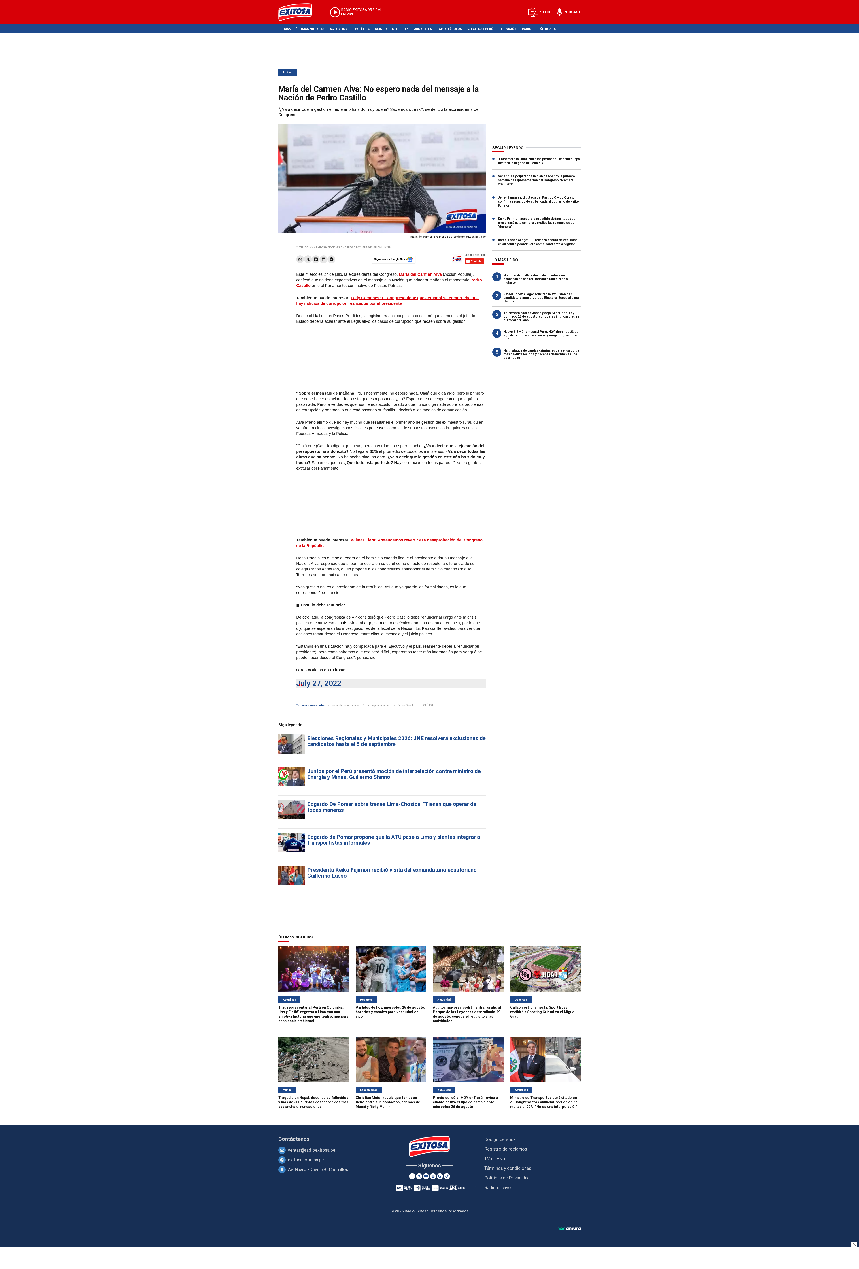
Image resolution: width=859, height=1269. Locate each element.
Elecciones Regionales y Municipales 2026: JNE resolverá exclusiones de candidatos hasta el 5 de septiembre (396, 741)
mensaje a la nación (378, 705)
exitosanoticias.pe (306, 1159)
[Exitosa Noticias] (298, 12)
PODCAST (572, 12)
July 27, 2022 (318, 683)
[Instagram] (433, 1176)
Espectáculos (449, 29)
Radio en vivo (497, 1187)
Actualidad (340, 29)
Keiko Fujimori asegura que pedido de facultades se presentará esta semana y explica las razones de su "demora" (536, 223)
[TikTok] (447, 1176)
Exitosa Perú (482, 29)
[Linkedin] (323, 259)
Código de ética (500, 1139)
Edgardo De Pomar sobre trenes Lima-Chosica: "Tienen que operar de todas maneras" (391, 807)
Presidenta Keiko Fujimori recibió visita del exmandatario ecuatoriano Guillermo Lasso (392, 873)
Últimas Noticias (309, 29)
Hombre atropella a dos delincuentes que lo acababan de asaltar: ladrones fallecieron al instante (536, 278)
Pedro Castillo (406, 705)
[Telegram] (331, 259)
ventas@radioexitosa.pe (311, 1150)
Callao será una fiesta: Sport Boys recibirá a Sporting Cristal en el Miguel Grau (542, 1012)
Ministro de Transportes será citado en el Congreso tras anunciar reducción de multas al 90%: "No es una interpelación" (544, 1102)
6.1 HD (544, 12)
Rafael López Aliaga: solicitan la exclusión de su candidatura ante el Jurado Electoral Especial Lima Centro (541, 297)
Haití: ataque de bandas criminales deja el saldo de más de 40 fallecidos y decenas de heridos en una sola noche (541, 354)
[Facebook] (316, 259)
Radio (526, 29)
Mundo (381, 29)
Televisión (508, 29)
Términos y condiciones (507, 1168)
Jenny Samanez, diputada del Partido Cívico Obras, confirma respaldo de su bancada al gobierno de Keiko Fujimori (538, 201)
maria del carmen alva (345, 705)
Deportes (400, 29)
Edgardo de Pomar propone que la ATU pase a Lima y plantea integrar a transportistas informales (393, 840)
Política (362, 29)
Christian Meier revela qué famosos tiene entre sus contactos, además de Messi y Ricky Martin (388, 1102)
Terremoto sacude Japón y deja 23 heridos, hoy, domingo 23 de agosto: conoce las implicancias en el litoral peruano (541, 316)
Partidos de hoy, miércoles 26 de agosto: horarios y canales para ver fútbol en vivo (390, 1012)
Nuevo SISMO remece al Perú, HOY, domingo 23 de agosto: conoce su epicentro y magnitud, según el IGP (541, 335)
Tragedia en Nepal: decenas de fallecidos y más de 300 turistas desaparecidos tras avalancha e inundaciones (313, 1102)
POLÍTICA (428, 705)
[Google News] (440, 1176)
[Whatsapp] (300, 259)
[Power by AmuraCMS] (569, 1229)
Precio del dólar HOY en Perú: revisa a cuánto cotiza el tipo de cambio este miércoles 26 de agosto (465, 1102)
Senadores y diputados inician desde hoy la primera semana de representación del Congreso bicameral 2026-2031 (536, 180)
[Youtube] (426, 1176)
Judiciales (423, 29)
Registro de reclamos (505, 1149)
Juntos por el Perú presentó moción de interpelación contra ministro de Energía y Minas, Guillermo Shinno (394, 774)
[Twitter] (308, 259)
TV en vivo (494, 1158)
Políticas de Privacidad (507, 1178)
